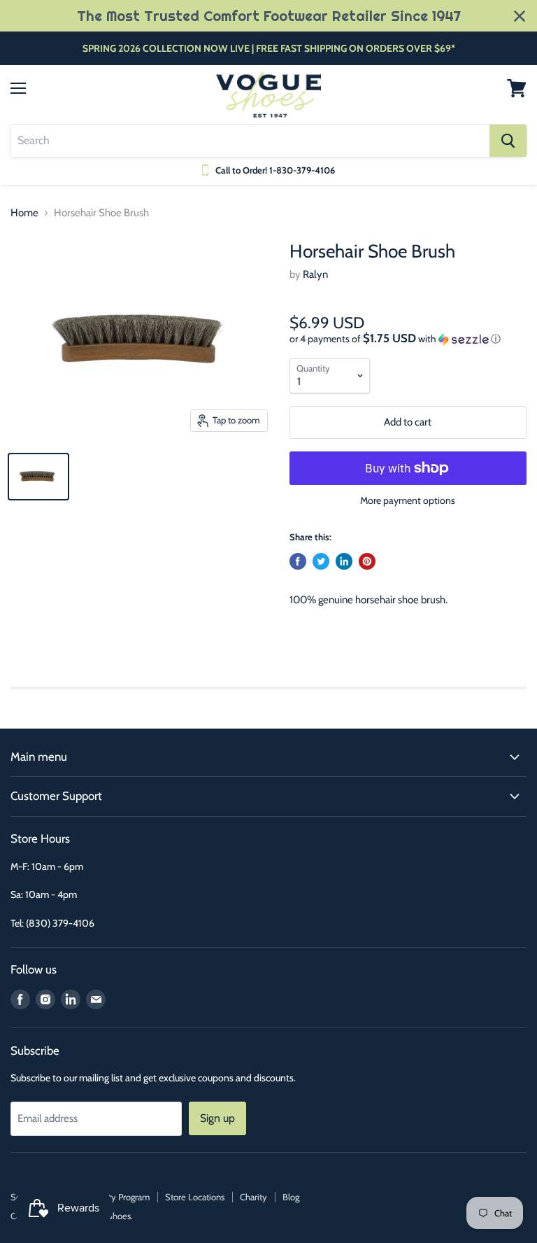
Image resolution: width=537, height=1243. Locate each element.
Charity (253, 1196)
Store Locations (194, 1196)
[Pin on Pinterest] (367, 561)
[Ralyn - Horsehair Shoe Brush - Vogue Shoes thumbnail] (38, 476)
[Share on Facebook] (297, 561)
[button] (408, 339)
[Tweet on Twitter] (321, 561)
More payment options (407, 500)
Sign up (217, 1118)
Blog (290, 1196)
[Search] (508, 141)
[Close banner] (519, 16)
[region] (268, 15)
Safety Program (120, 1196)
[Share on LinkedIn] (344, 561)
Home (24, 213)
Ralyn (315, 274)
